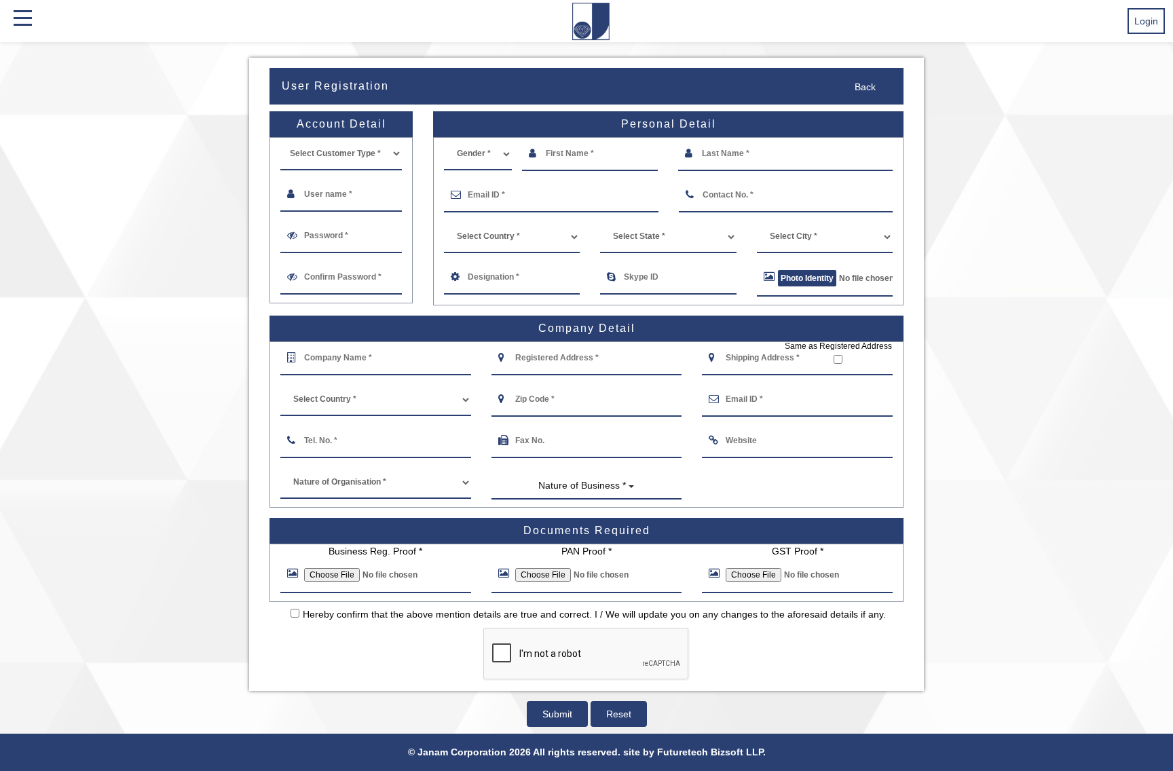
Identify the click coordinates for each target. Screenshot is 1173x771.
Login (1146, 21)
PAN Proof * (586, 551)
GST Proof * (797, 551)
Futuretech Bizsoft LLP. (711, 752)
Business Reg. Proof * (375, 551)
